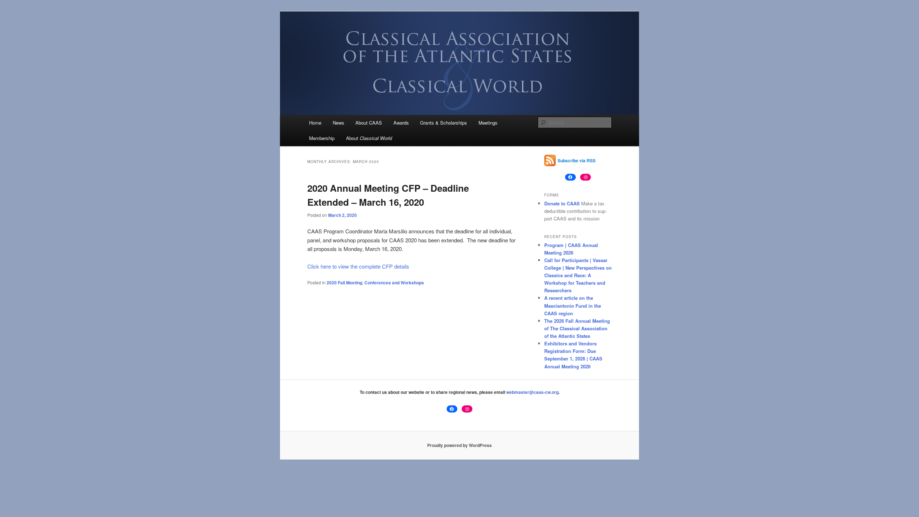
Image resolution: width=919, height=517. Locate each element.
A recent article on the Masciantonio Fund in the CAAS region (572, 305)
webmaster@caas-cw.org (532, 392)
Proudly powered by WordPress (459, 445)
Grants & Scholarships (443, 122)
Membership (322, 138)
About (369, 138)
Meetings (488, 122)
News (338, 122)
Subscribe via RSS (577, 160)
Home (315, 122)
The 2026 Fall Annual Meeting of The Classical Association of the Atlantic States (577, 328)
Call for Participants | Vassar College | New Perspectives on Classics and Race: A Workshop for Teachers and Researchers (578, 275)
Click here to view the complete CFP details (358, 266)
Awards (401, 122)
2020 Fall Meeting (344, 282)
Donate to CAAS (562, 203)
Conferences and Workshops (394, 282)
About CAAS (368, 122)
